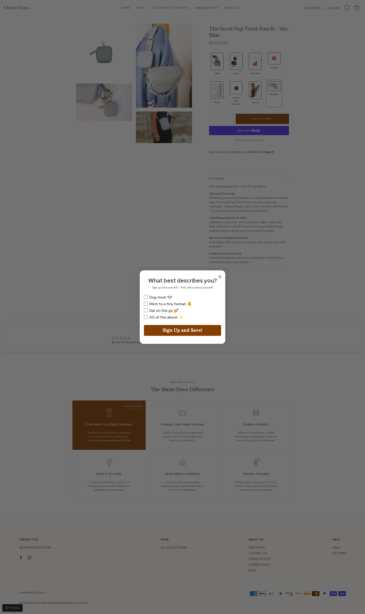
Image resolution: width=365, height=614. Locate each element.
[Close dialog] (220, 276)
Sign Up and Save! (182, 330)
